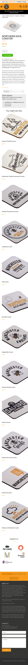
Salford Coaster (6, 422)
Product (9, 573)
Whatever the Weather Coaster (10, 528)
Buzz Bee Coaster (6, 317)
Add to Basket (7, 55)
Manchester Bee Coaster (8, 387)
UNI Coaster (5, 282)
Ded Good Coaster (7, 492)
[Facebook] (11, 578)
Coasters (17, 15)
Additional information (16, 91)
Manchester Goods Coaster (9, 457)
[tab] (6, 91)
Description (6, 91)
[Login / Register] (24, 7)
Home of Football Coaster (9, 141)
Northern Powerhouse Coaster (10, 211)
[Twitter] (14, 578)
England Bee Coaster (7, 352)
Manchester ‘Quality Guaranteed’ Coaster (13, 176)
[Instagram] (17, 578)
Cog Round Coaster (7, 246)
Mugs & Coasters (10, 15)
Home (3, 15)
